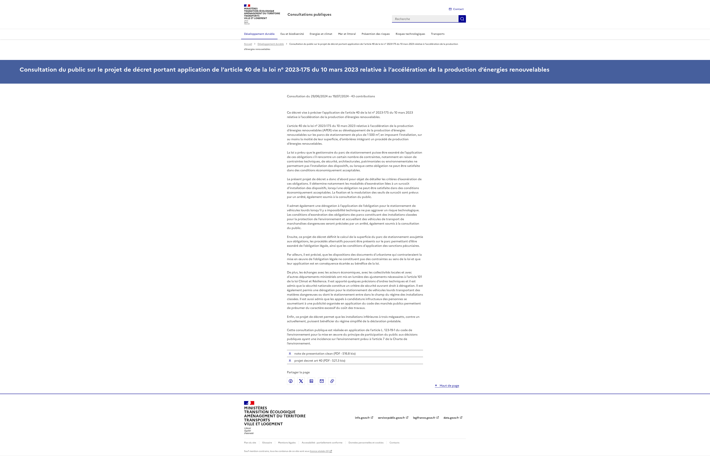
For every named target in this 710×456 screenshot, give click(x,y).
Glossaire (267, 442)
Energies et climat (321, 34)
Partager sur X (301, 381)
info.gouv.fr (362, 418)
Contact (458, 9)
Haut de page (449, 385)
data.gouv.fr (451, 418)
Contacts (394, 442)
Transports (437, 34)
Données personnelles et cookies (366, 442)
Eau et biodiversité (292, 34)
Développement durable (259, 34)
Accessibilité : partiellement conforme (322, 442)
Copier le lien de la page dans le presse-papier (332, 381)
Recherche (462, 19)
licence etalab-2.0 (319, 451)
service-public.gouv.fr (391, 418)
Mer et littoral (347, 34)
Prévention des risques (376, 34)
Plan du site (250, 442)
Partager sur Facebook (290, 381)
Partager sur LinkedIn (311, 381)
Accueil (248, 44)
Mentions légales (287, 442)
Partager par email (321, 381)
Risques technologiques (410, 34)
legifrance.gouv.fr (424, 418)
